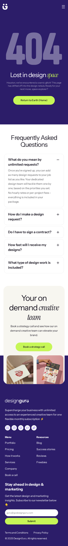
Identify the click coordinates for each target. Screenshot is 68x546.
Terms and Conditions (16, 532)
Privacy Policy (41, 532)
